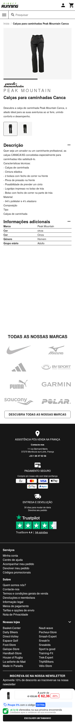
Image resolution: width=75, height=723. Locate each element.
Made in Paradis (13, 666)
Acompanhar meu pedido (18, 564)
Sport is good (47, 649)
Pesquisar (22, 15)
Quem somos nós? (14, 585)
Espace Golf (10, 640)
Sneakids (45, 645)
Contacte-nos (37, 444)
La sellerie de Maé (14, 662)
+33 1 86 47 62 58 (37, 455)
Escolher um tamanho (37, 718)
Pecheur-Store (48, 632)
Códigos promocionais (17, 572)
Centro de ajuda (13, 560)
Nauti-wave (46, 628)
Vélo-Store (45, 666)
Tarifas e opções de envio (18, 610)
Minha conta (10, 555)
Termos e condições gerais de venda (25, 593)
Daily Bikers (10, 632)
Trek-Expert (46, 657)
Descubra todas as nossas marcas (37, 414)
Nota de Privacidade (15, 614)
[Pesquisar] (13, 15)
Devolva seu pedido (37, 510)
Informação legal (13, 602)
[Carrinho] (71, 5)
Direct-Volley (10, 636)
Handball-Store (12, 653)
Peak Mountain (27, 90)
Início (6, 23)
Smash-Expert (48, 636)
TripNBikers (46, 662)
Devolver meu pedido (16, 568)
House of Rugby (13, 657)
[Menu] (4, 15)
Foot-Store (9, 645)
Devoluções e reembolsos (19, 598)
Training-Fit (46, 653)
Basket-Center (12, 628)
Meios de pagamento (16, 606)
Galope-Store (11, 649)
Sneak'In (44, 640)
